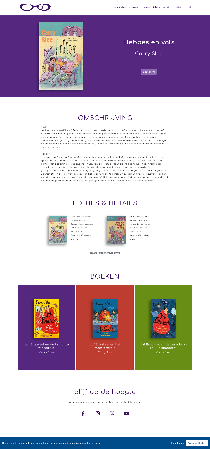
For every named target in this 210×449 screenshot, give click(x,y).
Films (156, 7)
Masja (166, 7)
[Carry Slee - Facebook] (83, 413)
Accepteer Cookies (197, 443)
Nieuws (133, 7)
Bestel (74, 239)
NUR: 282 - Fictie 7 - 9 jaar (105, 253)
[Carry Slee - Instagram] (97, 413)
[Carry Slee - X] (112, 413)
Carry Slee (120, 7)
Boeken (146, 7)
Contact (178, 7)
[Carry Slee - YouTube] (126, 413)
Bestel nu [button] (149, 71)
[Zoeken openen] (190, 7)
